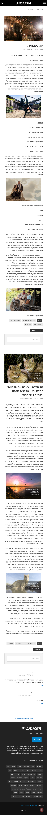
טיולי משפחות (31, 774)
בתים (27, 770)
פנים (34, 789)
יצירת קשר (37, 739)
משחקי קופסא (31, 781)
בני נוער (33, 770)
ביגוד (8, 767)
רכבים (27, 793)
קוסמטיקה (15, 789)
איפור (13, 767)
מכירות (13, 778)
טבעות (40, 774)
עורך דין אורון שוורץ (25, 399)
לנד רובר (39, 778)
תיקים (15, 793)
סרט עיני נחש (38, 324)
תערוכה (22, 796)
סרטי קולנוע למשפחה (29, 321)
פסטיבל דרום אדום (25, 789)
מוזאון (32, 778)
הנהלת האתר (26, 49)
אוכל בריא (26, 767)
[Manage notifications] (41, 810)
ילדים (12, 774)
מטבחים (19, 778)
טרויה (23, 774)
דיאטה (16, 770)
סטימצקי (39, 785)
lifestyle (39, 767)
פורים (40, 789)
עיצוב (20, 785)
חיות (10, 770)
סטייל (10, 781)
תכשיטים (28, 796)
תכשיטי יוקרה (38, 796)
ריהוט (33, 793)
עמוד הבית (40, 9)
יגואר (17, 774)
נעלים (16, 781)
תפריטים (14, 796)
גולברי (22, 770)
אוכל (33, 767)
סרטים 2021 (19, 643)
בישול (40, 770)
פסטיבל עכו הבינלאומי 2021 (23, 718)
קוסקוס (39, 793)
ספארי (26, 785)
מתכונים (22, 781)
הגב (42, 685)
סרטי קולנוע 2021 (15, 321)
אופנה (19, 767)
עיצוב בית (13, 785)
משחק (40, 781)
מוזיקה (26, 778)
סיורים (32, 785)
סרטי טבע (10, 643)
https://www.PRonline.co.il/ (29, 805)
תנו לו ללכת (28, 324)
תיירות (21, 793)
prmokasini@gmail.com (19, 753)
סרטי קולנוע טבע (30, 643)
